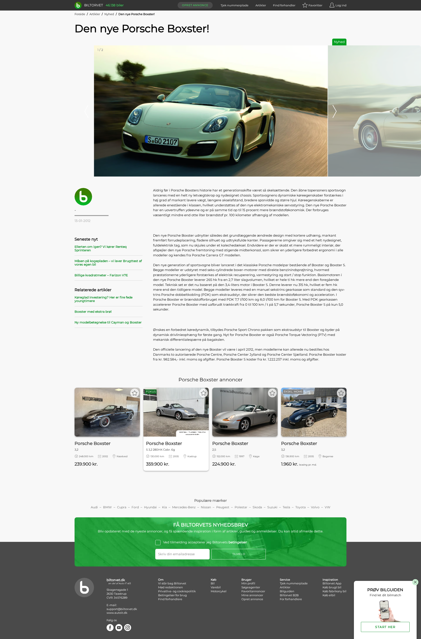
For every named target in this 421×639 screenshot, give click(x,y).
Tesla (286, 507)
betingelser (237, 542)
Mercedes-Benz (184, 507)
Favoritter (315, 5)
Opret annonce (195, 5)
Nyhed (109, 14)
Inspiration (330, 579)
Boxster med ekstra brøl (93, 312)
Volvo (315, 507)
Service (285, 579)
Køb (213, 579)
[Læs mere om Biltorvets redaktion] (109, 196)
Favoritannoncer (253, 591)
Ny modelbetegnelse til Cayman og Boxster (108, 322)
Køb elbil (329, 595)
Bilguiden (287, 591)
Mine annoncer (252, 595)
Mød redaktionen (170, 587)
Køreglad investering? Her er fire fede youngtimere (103, 299)
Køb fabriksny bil (334, 591)
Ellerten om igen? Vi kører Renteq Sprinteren (101, 248)
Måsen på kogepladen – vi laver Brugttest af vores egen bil (108, 262)
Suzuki (272, 507)
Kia (164, 507)
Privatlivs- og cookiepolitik (177, 591)
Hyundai (150, 507)
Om (161, 579)
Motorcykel (219, 591)
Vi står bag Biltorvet (172, 583)
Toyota (300, 507)
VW (327, 507)
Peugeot (222, 507)
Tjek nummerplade (234, 5)
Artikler (260, 5)
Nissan (206, 507)
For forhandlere (291, 599)
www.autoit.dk (117, 612)
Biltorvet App (332, 583)
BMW (107, 507)
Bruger (246, 579)
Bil (213, 583)
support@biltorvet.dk (122, 609)
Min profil (248, 583)
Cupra (121, 507)
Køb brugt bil (332, 587)
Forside (80, 14)
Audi (94, 507)
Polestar (241, 507)
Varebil (216, 587)
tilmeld (238, 554)
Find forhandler (284, 5)
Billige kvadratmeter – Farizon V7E (101, 275)
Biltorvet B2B (289, 595)
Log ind (340, 5)
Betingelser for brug (172, 595)
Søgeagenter (250, 587)
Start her (385, 627)
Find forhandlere (170, 599)
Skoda (257, 507)
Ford (135, 507)
